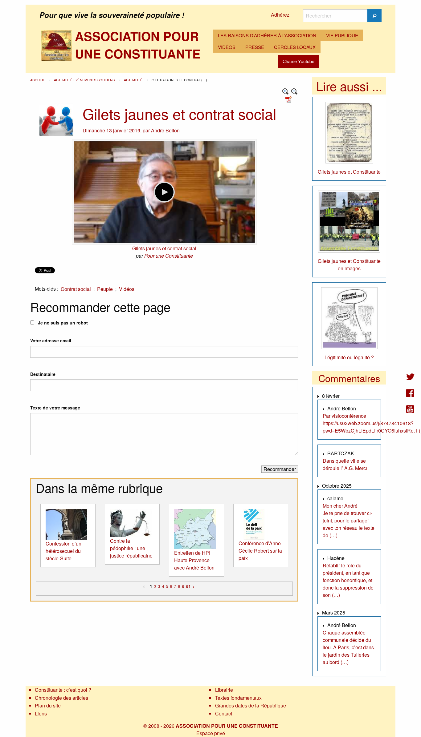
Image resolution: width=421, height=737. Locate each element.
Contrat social (76, 288)
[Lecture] (164, 192)
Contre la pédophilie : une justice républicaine (131, 548)
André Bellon (165, 130)
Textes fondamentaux (238, 697)
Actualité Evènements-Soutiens (85, 79)
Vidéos (126, 288)
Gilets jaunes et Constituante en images (349, 264)
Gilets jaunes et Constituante (349, 171)
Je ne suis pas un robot (62, 323)
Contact (223, 713)
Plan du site (48, 705)
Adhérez (280, 14)
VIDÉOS (226, 47)
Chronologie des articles (61, 697)
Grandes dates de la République (250, 705)
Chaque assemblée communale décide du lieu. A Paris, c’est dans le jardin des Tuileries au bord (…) (348, 647)
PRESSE (254, 47)
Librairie (224, 689)
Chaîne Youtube (298, 61)
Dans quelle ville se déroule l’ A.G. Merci (345, 464)
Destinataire (42, 374)
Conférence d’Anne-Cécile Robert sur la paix (260, 551)
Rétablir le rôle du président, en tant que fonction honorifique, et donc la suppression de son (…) (348, 580)
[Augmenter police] (285, 91)
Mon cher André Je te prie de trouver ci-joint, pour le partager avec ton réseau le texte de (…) (348, 520)
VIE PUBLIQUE (342, 35)
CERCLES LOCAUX (295, 47)
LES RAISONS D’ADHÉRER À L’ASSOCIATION (267, 35)
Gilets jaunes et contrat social (164, 248)
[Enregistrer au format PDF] (289, 99)
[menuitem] (267, 35)
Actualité (133, 79)
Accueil (38, 79)
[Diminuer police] (294, 91)
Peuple (105, 288)
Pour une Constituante (168, 255)
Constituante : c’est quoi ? (63, 689)
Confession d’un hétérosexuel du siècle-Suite (63, 551)
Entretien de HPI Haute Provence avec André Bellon (194, 560)
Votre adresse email (50, 340)
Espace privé (210, 733)
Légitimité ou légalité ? (349, 357)
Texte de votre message (55, 408)
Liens (41, 713)
